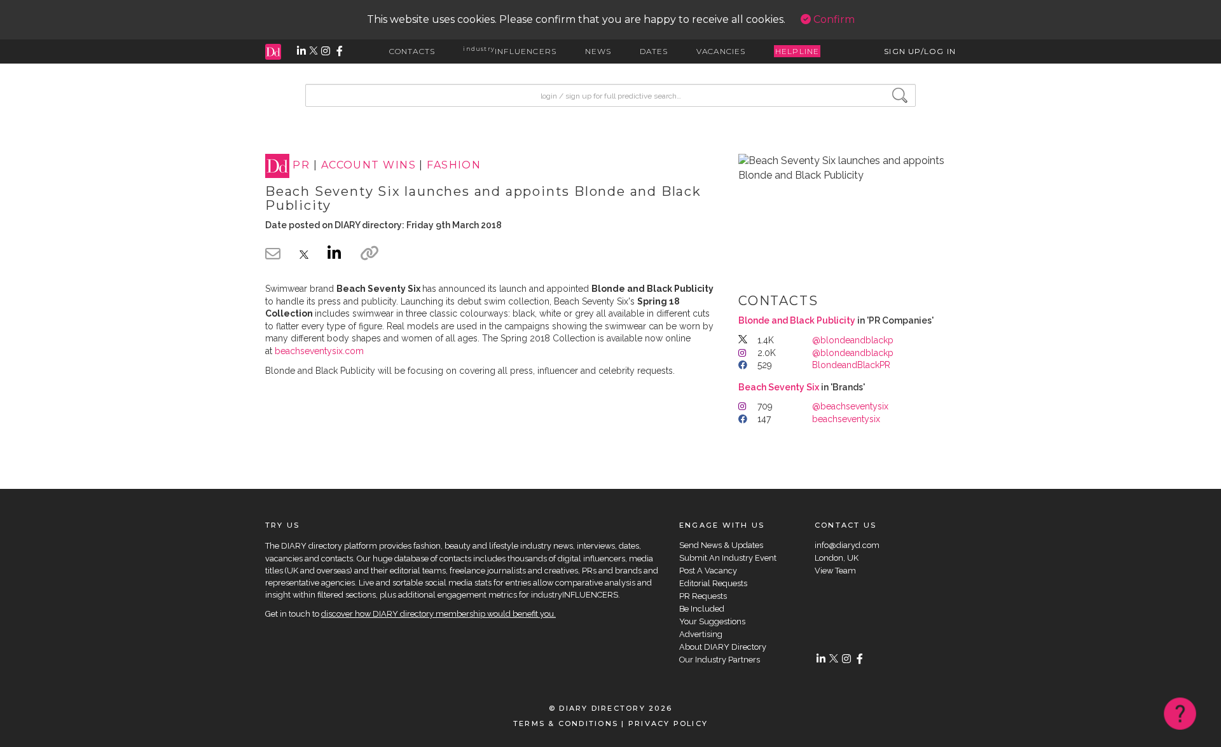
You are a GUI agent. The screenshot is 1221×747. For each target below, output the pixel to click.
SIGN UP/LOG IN (920, 51)
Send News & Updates (721, 545)
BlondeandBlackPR (851, 365)
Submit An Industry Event (727, 558)
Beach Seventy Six (778, 387)
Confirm (833, 19)
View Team (835, 570)
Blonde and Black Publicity (796, 320)
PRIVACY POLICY (668, 723)
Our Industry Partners (719, 659)
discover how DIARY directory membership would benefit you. (438, 614)
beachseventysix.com (319, 351)
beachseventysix (846, 419)
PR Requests (703, 596)
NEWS (598, 51)
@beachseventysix (850, 406)
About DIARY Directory (722, 647)
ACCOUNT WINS (368, 166)
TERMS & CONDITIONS (565, 723)
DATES (654, 51)
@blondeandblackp (852, 340)
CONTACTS (412, 51)
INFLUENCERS (509, 51)
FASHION (454, 166)
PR (301, 166)
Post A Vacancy (708, 570)
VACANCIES (721, 51)
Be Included (701, 608)
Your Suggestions (712, 621)
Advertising (700, 634)
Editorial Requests (713, 583)
